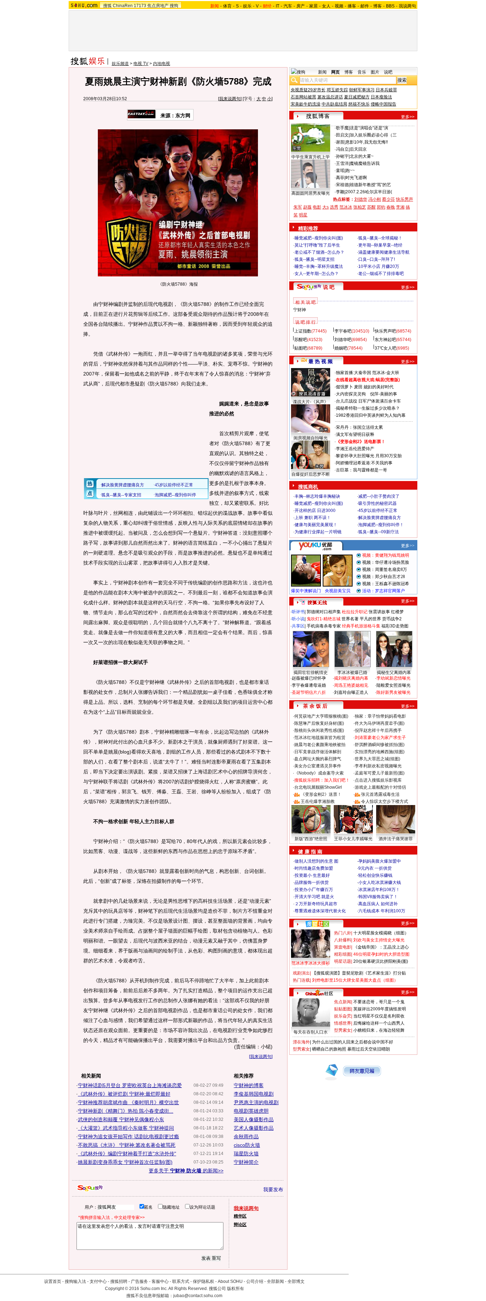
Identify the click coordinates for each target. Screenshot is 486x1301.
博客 (377, 6)
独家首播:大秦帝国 (353, 372)
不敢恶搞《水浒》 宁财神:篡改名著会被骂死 (126, 1145)
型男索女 (342, 1030)
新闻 (322, 72)
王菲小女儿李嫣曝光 (353, 838)
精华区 (240, 1216)
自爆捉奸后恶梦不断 (310, 474)
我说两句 (407, 6)
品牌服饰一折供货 (312, 882)
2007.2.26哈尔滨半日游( (368, 191)
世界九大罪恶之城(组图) (377, 758)
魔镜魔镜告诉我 (365, 163)
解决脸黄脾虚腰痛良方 (379, 517)
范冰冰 (345, 207)
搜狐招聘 (118, 1281)
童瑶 (340, 170)
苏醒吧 (300, 339)
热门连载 (301, 980)
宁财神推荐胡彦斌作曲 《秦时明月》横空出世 (128, 1102)
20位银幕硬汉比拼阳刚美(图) (380, 961)
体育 (227, 6)
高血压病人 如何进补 (378, 903)
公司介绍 (254, 1281)
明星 (303, 214)
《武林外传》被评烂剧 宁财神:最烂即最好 (124, 1094)
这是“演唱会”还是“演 (369, 127)
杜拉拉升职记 (355, 611)
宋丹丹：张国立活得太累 (359, 427)
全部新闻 (275, 1281)
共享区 (298, 625)
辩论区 (240, 1224)
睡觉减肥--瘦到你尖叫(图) (319, 238)
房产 (300, 6)
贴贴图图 (342, 1008)
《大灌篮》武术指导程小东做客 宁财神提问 (126, 1128)
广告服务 (139, 1281)
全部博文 (296, 1281)
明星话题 (342, 961)
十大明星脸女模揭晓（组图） (381, 932)
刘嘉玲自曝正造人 (351, 692)
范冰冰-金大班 (385, 372)
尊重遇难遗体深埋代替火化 (320, 910)
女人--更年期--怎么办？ (317, 273)
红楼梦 (397, 611)
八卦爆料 (342, 940)
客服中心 (160, 1281)
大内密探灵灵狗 (351, 394)
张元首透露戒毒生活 (380, 794)
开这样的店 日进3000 (315, 510)
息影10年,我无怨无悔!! (366, 142)
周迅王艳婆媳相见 (351, 685)
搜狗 (174, 5)
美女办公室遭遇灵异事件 (317, 765)
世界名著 (350, 618)
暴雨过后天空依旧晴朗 (368, 1049)
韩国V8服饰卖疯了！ (378, 896)
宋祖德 (342, 184)
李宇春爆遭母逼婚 (309, 685)
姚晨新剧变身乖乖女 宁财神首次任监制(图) (125, 1162)
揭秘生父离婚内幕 (394, 672)
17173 (140, 5)
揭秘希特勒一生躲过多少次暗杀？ (368, 408)
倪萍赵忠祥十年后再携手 (378, 730)
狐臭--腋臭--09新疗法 (378, 531)
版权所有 (235, 1288)
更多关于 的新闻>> (186, 1170)
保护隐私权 (203, 1281)
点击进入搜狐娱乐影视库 (378, 780)
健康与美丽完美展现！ (316, 524)
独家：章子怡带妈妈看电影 (380, 716)
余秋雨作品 (246, 1136)
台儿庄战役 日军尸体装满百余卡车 (368, 401)
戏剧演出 (301, 973)
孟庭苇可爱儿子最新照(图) (380, 773)
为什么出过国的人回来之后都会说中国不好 (352, 1042)
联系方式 (180, 1281)
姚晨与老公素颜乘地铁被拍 (319, 744)
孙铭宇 (342, 156)
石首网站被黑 (303, 97)
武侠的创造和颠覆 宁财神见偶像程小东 (121, 1119)
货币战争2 (392, 618)
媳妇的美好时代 (378, 386)
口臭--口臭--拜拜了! (376, 259)
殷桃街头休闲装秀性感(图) (319, 730)
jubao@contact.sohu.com (197, 1295)
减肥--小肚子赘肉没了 (379, 496)
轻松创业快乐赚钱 (375, 875)
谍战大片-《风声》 (310, 401)
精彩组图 (342, 954)
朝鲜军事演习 (362, 89)
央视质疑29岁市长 (308, 89)
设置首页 (52, 1281)
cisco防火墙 (247, 1145)
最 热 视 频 (320, 361)
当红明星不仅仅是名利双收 (379, 1016)
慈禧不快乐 (359, 104)
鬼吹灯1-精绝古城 (323, 618)
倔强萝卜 (344, 386)
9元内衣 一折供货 (375, 868)
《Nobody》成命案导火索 (319, 773)
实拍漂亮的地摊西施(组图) (380, 751)
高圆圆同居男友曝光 (310, 193)
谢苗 (340, 142)
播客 (352, 6)
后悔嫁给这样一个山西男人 (379, 1023)
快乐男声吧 (385, 331)
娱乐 (247, 6)
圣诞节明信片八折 (309, 692)
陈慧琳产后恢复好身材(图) (319, 723)
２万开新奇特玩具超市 (316, 903)
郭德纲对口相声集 (324, 611)
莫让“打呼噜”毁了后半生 (317, 245)
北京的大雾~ (362, 156)
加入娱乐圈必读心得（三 (373, 135)
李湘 (400, 207)
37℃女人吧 (385, 348)
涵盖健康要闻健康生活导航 (384, 252)
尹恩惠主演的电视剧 (256, 1102)
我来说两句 (230, 98)
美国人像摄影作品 (254, 1119)
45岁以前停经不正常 (377, 510)
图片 (375, 72)
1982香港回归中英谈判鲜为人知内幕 (371, 415)
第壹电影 (342, 947)
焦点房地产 (158, 5)
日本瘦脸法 (381, 97)
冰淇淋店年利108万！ (379, 889)
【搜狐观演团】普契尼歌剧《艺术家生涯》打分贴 (359, 973)
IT (277, 6)
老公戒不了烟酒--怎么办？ (319, 252)
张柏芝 (359, 207)
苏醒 (371, 207)
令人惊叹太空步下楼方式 (384, 801)
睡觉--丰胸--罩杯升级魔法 (319, 266)
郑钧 (381, 207)
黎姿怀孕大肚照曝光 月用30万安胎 (369, 455)
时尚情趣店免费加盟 (314, 868)
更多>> (407, 116)
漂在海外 (301, 1042)
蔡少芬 (388, 199)
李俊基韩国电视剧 (254, 1094)
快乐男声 (404, 199)
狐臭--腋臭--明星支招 (314, 259)
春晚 (390, 207)
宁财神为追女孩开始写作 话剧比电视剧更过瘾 (128, 1136)
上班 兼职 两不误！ (313, 517)
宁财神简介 (246, 1162)
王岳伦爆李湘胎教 (318, 801)
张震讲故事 (379, 611)
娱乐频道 (120, 63)
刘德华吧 (343, 339)
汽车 (288, 6)
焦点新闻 (342, 1001)
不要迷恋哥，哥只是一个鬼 (379, 1001)
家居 (313, 6)
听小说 (298, 618)
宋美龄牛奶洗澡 (306, 104)
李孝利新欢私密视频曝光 (378, 765)
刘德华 (360, 199)
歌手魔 (342, 127)
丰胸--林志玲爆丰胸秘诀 (317, 496)
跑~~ (350, 170)
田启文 (342, 135)
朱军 (298, 207)
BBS (390, 6)
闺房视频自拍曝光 (311, 438)
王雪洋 (342, 163)
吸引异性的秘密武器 (377, 503)
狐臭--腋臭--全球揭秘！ (380, 238)
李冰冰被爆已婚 (352, 672)
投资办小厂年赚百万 (314, 889)
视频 (339, 6)
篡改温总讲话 (330, 97)
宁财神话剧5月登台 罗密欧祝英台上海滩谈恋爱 (130, 1085)
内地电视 (161, 63)
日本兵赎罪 (386, 89)
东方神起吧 (385, 339)
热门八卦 (342, 932)
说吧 (388, 72)
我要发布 (273, 1189)
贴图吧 (300, 348)
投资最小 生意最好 (312, 875)
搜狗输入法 (75, 1281)
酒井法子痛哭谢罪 (396, 838)
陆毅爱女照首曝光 (393, 685)
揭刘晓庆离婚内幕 (351, 678)
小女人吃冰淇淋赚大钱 (379, 882)
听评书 (298, 611)
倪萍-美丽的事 (383, 394)
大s (325, 207)
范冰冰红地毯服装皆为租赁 (319, 737)
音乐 (362, 72)
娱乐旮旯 (342, 1016)
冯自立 (342, 149)
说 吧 (328, 287)
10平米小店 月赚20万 (378, 266)
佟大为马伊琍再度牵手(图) (380, 723)
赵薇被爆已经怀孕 (309, 678)
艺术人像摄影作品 (254, 1128)
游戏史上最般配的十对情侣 (380, 787)
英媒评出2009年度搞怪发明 (379, 1008)
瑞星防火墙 (246, 1153)
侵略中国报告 (383, 104)
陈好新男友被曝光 (393, 692)
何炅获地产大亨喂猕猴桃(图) (321, 716)
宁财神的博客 (249, 1085)
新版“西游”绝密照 (311, 838)
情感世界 (342, 1023)
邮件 (364, 6)
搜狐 (107, 5)
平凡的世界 (370, 618)
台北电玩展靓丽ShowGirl (318, 787)
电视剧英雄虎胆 (251, 1111)
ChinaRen (123, 5)
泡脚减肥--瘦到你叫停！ (381, 524)
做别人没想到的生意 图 (316, 861)
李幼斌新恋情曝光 (393, 678)
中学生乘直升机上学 (310, 157)
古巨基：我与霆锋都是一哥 (361, 470)
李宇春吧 (343, 331)
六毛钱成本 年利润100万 (381, 910)
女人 (326, 6)
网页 (335, 72)
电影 (317, 207)
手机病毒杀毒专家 (324, 625)
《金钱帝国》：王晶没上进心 (381, 947)
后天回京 (358, 149)
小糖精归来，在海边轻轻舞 (379, 1030)
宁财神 (299, 309)
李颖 (340, 191)
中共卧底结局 (334, 104)
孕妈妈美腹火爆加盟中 (379, 861)
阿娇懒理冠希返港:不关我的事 (364, 462)
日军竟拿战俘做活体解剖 (317, 751)
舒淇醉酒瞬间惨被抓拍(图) (380, 744)
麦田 (358, 386)
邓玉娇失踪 (337, 89)
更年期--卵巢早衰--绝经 (380, 245)
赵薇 (307, 207)
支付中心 (98, 1281)
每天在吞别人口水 (311, 1032)
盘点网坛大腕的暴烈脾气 (317, 758)
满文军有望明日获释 (355, 434)
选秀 (334, 207)
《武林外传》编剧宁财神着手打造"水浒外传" (127, 1153)
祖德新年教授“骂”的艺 (370, 184)
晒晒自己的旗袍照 (329, 1049)
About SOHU (230, 1281)
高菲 (340, 177)
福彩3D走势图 (394, 625)
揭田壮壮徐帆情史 (311, 672)
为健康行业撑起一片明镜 (318, 531)
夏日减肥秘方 (357, 97)
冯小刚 (374, 199)
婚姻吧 (340, 348)
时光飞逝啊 (356, 177)
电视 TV (140, 63)
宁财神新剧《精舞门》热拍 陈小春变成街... (125, 1111)
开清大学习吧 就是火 (314, 896)
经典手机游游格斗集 (361, 625)
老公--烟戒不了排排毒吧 (381, 273)
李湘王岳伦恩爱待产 (355, 448)
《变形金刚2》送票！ (321, 794)
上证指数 (302, 331)
